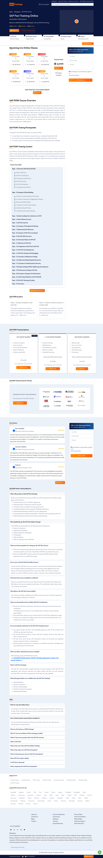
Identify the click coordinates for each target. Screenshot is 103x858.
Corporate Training (62, 1)
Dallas (51, 795)
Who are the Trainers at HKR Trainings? (22, 729)
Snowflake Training (71, 780)
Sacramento (30, 795)
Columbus (82, 795)
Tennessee (13, 803)
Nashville (21, 803)
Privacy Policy (78, 814)
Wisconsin (80, 801)
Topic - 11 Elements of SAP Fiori (21, 243)
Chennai (29, 792)
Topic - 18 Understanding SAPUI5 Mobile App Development (30, 267)
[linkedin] (14, 431)
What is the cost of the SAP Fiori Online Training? (25, 746)
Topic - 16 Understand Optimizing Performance (26, 260)
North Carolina (41, 801)
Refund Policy (78, 819)
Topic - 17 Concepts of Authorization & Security (26, 263)
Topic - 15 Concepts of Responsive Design (24, 257)
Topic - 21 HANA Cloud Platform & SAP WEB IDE (26, 277)
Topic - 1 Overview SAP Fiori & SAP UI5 (24, 169)
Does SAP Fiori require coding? (19, 758)
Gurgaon (60, 792)
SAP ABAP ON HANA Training (22, 658)
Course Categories (44, 4)
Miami (79, 798)
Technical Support (79, 821)
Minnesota (63, 801)
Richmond (36, 798)
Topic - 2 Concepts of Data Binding (22, 192)
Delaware (23, 801)
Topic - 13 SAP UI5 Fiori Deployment (23, 250)
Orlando (86, 798)
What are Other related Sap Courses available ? (25, 652)
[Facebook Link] (10, 829)
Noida (84, 792)
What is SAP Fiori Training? (18, 665)
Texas (45, 795)
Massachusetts (14, 801)
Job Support (54, 1)
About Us (34, 814)
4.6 (13, 26)
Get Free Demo (14, 30)
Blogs (32, 819)
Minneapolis (72, 801)
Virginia (29, 798)
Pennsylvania (31, 801)
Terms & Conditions (80, 817)
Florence (35, 803)
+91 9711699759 (15, 826)
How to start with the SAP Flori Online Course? (24, 562)
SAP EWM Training (15, 783)
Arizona (49, 801)
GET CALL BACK (80, 80)
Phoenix (56, 801)
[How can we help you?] (99, 852)
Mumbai (46, 792)
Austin (56, 795)
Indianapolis (60, 798)
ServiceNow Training (59, 780)
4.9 (22, 26)
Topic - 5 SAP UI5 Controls (20, 223)
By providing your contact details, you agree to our (80, 73)
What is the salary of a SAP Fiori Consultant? (23, 750)
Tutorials (55, 821)
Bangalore (21, 792)
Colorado (38, 795)
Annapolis (51, 798)
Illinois (62, 795)
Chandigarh (68, 792)
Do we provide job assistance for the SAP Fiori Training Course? (29, 626)
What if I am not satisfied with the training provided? (26, 733)
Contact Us (34, 817)
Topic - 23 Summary (18, 284)
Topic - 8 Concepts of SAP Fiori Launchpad (25, 233)
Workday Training (26, 780)
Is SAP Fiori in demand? (17, 762)
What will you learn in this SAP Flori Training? (23, 494)
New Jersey (13, 798)
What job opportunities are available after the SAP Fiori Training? (30, 678)
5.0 (30, 26)
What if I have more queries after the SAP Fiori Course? (27, 737)
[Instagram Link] (21, 829)
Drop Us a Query (89, 856)
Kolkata (53, 792)
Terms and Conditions (74, 75)
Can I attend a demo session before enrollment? (25, 718)
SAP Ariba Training (83, 780)
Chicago (69, 795)
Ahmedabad (77, 792)
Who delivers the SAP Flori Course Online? (23, 591)
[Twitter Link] (14, 829)
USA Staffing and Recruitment (87, 1)
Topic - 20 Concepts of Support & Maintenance (26, 273)
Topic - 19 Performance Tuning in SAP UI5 (24, 270)
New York (89, 795)
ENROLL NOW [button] (58, 68)
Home (11, 12)
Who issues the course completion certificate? (24, 578)
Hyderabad (13, 792)
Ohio (75, 795)
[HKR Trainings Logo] (16, 4)
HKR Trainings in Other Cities (18, 847)
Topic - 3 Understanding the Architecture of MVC (27, 216)
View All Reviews (60, 482)
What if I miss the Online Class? (19, 705)
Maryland (44, 798)
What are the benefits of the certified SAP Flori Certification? (29, 602)
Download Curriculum (27, 30)
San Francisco (21, 795)
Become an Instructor (73, 1)
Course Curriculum (16, 165)
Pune (40, 792)
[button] (15, 60)
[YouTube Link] (17, 829)
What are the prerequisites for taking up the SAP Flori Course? (29, 545)
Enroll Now (23, 367)
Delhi (35, 792)
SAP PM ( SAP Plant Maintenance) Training (43, 658)
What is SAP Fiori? (15, 742)
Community (56, 817)
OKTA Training (36, 780)
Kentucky (28, 803)
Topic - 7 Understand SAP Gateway (22, 229)
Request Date (37, 92)
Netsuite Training (15, 780)
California (13, 795)
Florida (67, 798)
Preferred (34, 336)
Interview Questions (59, 814)
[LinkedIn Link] (24, 829)
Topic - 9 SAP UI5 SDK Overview (22, 236)
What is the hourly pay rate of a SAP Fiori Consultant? (26, 754)
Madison (87, 801)
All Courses (17, 12)
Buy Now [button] (82, 368)
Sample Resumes (58, 823)
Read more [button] (23, 315)
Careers (33, 821)
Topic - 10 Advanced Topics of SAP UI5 (23, 240)
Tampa (73, 798)
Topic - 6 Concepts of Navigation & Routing (25, 226)
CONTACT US (20, 403)
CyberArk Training (47, 780)
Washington (22, 798)
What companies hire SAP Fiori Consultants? (23, 766)
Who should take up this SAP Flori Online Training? (25, 522)
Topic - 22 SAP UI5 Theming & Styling (23, 280)
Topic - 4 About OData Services (21, 219)
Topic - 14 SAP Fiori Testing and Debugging (25, 253)
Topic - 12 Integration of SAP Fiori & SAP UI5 (25, 246)
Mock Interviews (79, 823)
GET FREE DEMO (88, 43)
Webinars (55, 819)
